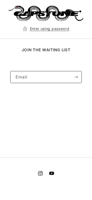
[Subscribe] (76, 77)
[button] (46, 28)
